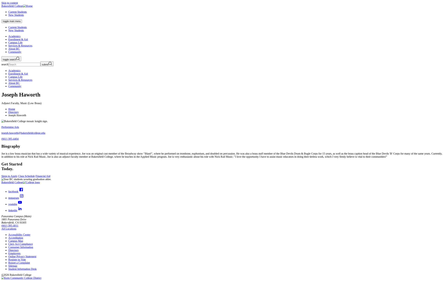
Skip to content (9, 2)
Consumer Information (20, 247)
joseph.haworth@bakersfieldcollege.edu (23, 132)
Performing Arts (10, 127)
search (4, 64)
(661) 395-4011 (9, 225)
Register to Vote (17, 259)
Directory (13, 112)
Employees (14, 253)
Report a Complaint (19, 262)
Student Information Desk (22, 268)
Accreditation (15, 237)
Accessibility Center (19, 234)
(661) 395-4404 (10, 138)
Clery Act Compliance (20, 244)
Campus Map (15, 240)
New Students (16, 15)
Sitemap (12, 265)
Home (11, 109)
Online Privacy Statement (22, 256)
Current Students (17, 11)
